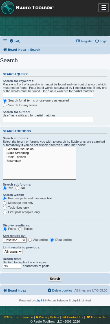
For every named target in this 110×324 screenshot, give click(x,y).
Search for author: (16, 112)
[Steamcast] (39, 161)
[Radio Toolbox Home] (27, 8)
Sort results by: (14, 235)
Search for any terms (22, 105)
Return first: (12, 259)
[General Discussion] (39, 149)
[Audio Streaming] (39, 153)
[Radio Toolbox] (39, 157)
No (22, 187)
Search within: (13, 195)
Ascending (40, 239)
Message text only (20, 202)
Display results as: (16, 225)
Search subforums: (17, 184)
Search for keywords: (18, 81)
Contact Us (74, 317)
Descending (63, 239)
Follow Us (97, 317)
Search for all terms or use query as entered (38, 100)
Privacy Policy (48, 317)
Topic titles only (18, 207)
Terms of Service (20, 317)
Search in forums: (16, 138)
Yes (10, 187)
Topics (28, 228)
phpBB (40, 300)
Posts (11, 228)
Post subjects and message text (29, 198)
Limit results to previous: (21, 247)
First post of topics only (23, 212)
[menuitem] (15, 41)
